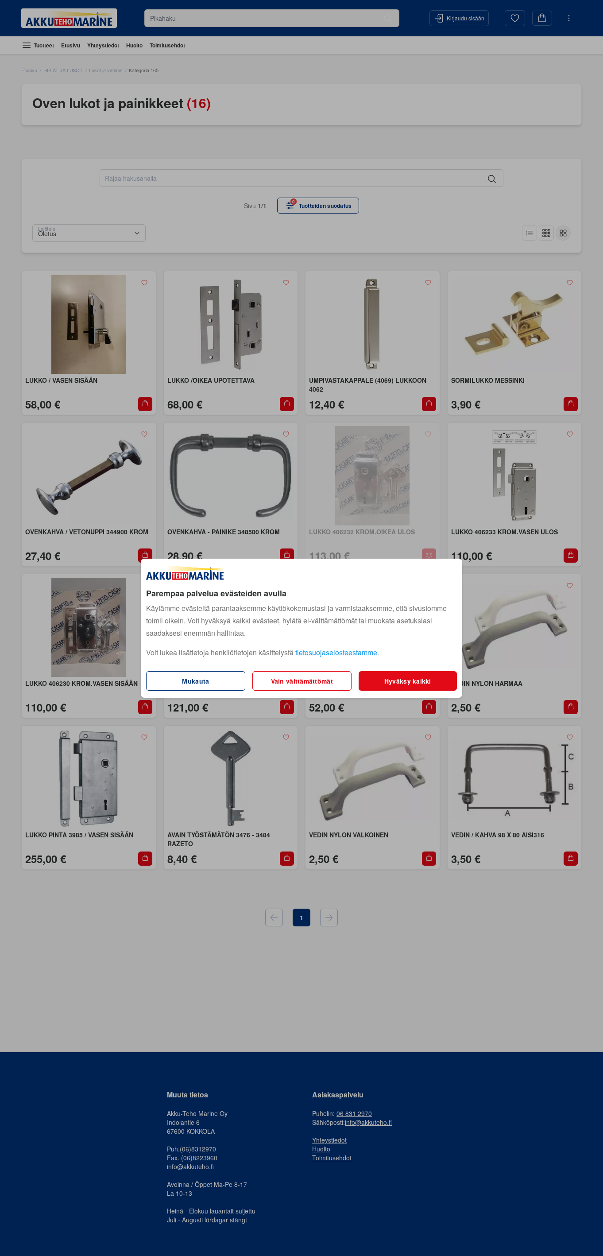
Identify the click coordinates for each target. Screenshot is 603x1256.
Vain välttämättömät (302, 681)
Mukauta (195, 681)
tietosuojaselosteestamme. (337, 652)
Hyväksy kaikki (407, 681)
